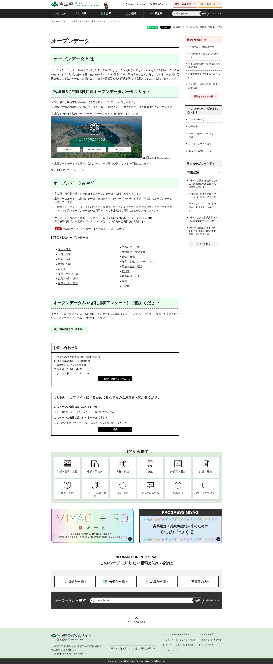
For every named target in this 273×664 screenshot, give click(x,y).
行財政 (126, 271)
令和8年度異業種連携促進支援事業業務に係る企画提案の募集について (203, 183)
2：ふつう (84, 412)
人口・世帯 (64, 254)
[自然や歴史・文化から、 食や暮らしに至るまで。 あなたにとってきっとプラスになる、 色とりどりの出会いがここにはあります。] (92, 535)
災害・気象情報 (183, 4)
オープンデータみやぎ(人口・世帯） (204, 135)
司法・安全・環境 (132, 266)
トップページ (57, 21)
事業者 (158, 13)
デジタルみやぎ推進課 (200, 144)
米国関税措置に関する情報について (204, 75)
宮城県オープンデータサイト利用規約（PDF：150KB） (95, 228)
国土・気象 (64, 249)
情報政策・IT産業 (87, 21)
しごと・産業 (71, 21)
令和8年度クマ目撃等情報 (201, 47)
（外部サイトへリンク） (156, 157)
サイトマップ (171, 650)
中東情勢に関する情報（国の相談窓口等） (204, 65)
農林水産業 (64, 264)
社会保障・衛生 (131, 276)
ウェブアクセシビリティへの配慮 (180, 640)
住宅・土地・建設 (68, 283)
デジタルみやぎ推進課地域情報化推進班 (77, 357)
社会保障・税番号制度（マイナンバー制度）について (202, 195)
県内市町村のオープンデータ (67, 169)
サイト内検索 (174, 14)
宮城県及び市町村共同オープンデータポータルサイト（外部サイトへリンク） (96, 113)
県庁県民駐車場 (143, 648)
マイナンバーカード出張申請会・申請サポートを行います (202, 207)
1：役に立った (65, 412)
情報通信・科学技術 (133, 251)
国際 (124, 281)
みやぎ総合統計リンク (200, 151)
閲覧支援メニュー (161, 4)
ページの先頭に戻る (136, 622)
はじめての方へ (208, 645)
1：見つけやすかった (69, 422)
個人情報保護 (207, 634)
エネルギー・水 (131, 247)
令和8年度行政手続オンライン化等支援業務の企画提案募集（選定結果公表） (203, 230)
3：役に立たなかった (107, 412)
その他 (126, 286)
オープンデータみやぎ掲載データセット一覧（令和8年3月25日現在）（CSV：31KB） (103, 217)
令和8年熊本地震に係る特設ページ (203, 55)
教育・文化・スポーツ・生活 (138, 261)
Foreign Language (136, 4)
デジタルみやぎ (197, 119)
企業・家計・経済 (68, 278)
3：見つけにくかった (115, 422)
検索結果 (193, 126)
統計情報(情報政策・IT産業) (68, 329)
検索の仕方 (217, 13)
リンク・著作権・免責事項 (177, 634)
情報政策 (102, 21)
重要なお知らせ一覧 (203, 96)
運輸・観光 (128, 256)
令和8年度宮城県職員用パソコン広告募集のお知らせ (203, 219)
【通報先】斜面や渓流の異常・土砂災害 (204, 86)
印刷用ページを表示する (187, 27)
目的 (83, 13)
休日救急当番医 (208, 4)
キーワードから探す (70, 600)
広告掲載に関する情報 (211, 640)
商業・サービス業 (68, 273)
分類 (108, 13)
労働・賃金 (64, 259)
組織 (133, 13)
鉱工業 (62, 269)
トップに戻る (60, 13)
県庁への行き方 (119, 648)
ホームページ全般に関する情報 (179, 645)
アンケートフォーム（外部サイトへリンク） (84, 317)
